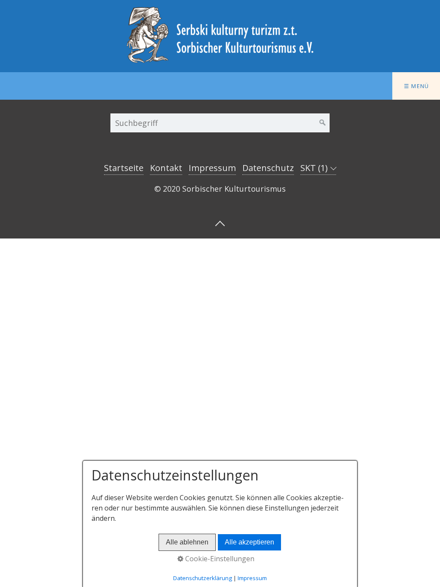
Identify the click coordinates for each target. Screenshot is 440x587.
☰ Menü (416, 86)
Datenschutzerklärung (202, 578)
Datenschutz (268, 168)
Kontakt (166, 168)
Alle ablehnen (187, 542)
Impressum (212, 168)
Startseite (124, 168)
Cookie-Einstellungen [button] (218, 558)
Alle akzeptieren (249, 542)
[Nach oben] (220, 222)
